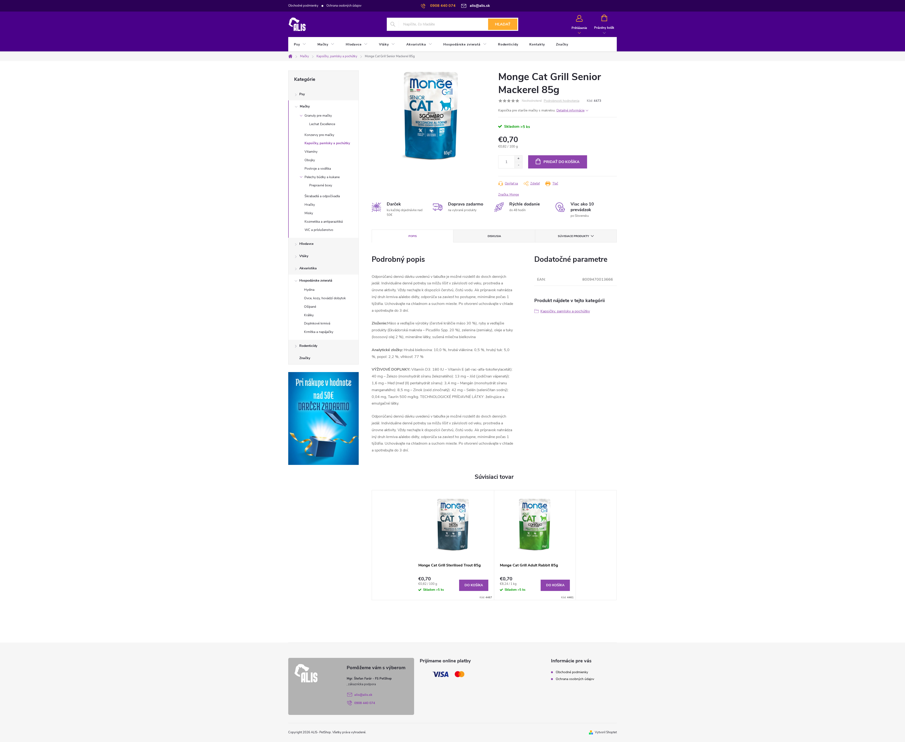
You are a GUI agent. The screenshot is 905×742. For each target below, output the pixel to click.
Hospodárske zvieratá (315, 280)
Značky (304, 358)
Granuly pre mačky (318, 115)
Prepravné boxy (320, 185)
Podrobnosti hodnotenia (561, 101)
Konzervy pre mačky (319, 135)
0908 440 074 (364, 703)
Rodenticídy (308, 346)
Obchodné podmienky (303, 6)
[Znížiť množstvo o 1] (518, 165)
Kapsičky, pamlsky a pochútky (327, 143)
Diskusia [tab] (494, 236)
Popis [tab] (412, 236)
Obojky (309, 160)
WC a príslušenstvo (318, 230)
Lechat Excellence (322, 124)
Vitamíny (310, 151)
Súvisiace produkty (573, 236)
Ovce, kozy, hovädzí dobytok (325, 298)
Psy (302, 94)
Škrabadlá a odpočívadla (322, 196)
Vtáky (303, 256)
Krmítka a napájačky (318, 332)
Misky (308, 213)
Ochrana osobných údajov (344, 6)
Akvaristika (308, 268)
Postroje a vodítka (317, 168)
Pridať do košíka (561, 161)
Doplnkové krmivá (317, 323)
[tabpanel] (453, 545)
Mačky (305, 106)
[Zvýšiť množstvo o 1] (518, 159)
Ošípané (310, 306)
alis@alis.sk (363, 695)
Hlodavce (306, 244)
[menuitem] (300, 44)
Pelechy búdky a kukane (322, 177)
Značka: (508, 195)
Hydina (309, 289)
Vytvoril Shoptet (606, 732)
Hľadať (502, 24)
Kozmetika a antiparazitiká (323, 221)
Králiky (309, 315)
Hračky (309, 204)
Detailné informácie (570, 110)
